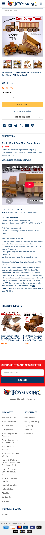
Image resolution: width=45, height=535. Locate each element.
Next (42, 330)
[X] (21, 125)
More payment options (23, 111)
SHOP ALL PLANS (9, 418)
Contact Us (6, 497)
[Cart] (41, 3)
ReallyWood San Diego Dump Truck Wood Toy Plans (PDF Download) (32, 338)
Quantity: (6, 93)
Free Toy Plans (8, 426)
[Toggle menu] (3, 3)
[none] (22, 36)
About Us (5, 493)
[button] (22, 117)
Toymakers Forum (9, 422)
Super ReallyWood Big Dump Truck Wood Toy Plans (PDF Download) (10, 338)
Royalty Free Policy (9, 485)
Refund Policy (7, 489)
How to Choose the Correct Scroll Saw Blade (9, 471)
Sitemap (5, 501)
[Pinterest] (32, 125)
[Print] (15, 125)
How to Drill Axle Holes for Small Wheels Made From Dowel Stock (11, 462)
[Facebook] (4, 125)
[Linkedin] (27, 125)
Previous (2, 330)
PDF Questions (8, 430)
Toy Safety (28, 426)
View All (5, 514)
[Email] (10, 125)
